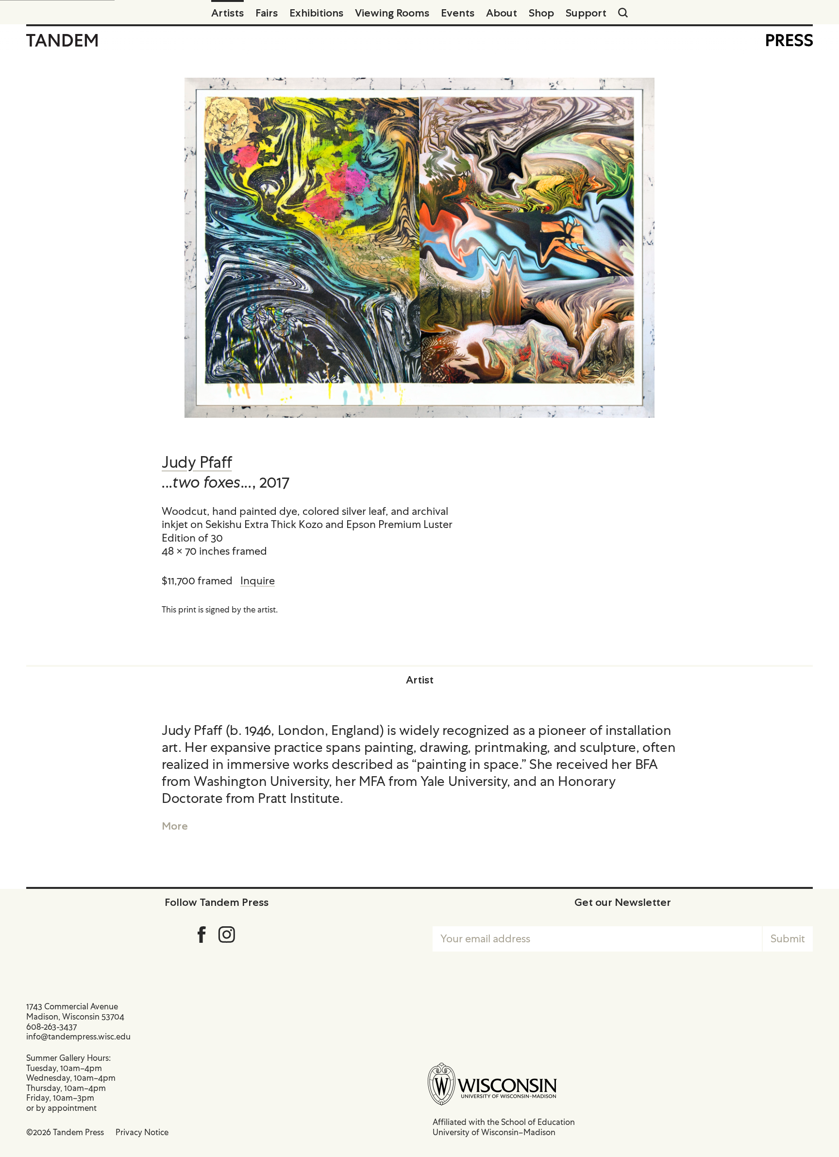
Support (586, 12)
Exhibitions (316, 12)
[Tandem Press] (62, 40)
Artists (227, 12)
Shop (541, 12)
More (175, 825)
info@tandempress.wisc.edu (78, 1036)
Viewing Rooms (392, 12)
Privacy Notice (142, 1132)
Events (457, 12)
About (501, 12)
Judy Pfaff (197, 462)
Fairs (266, 12)
